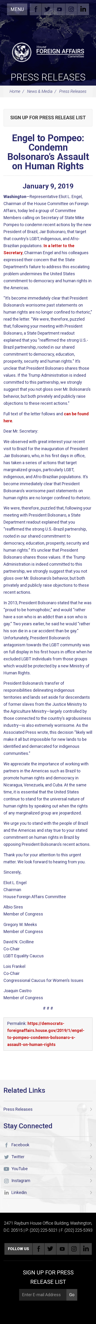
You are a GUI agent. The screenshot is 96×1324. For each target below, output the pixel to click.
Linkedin (83, 9)
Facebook (35, 9)
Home (15, 91)
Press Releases (48, 77)
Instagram (71, 9)
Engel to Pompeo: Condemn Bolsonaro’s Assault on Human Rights (48, 152)
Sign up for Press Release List (48, 117)
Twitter (47, 9)
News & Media (39, 91)
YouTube (59, 9)
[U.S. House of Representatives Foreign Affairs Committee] (48, 51)
